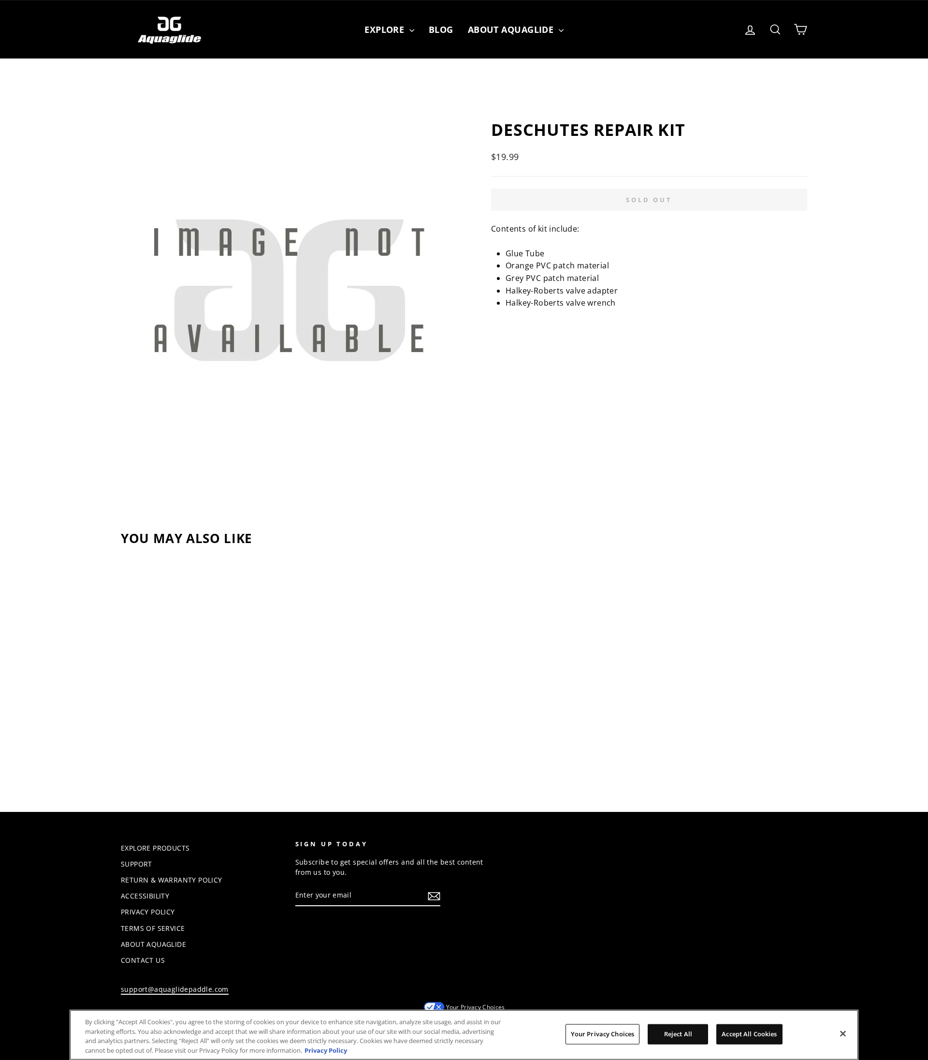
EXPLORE (385, 29)
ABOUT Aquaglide (512, 29)
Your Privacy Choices (475, 1007)
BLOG (441, 29)
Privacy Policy (325, 1049)
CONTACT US (143, 960)
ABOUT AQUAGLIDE (153, 944)
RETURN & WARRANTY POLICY (171, 879)
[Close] (843, 1033)
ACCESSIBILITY (145, 895)
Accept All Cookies (749, 1034)
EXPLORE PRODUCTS (155, 848)
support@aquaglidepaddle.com (175, 989)
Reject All (678, 1034)
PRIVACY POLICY (148, 911)
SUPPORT (136, 864)
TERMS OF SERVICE (153, 928)
